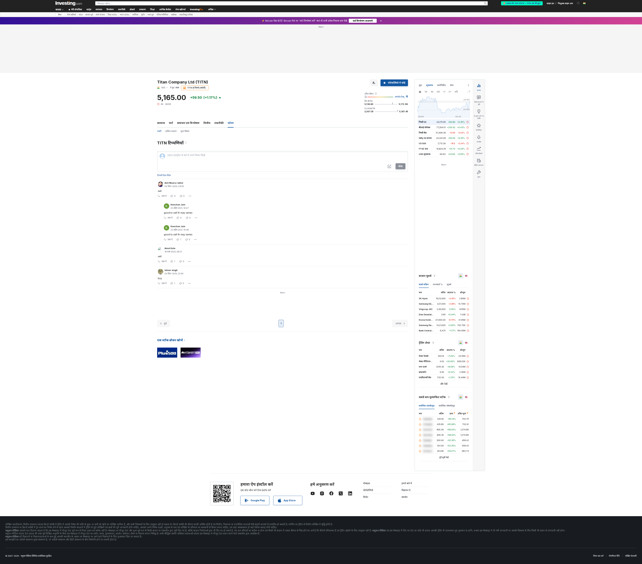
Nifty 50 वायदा (425, 138)
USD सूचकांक (425, 154)
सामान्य (161, 123)
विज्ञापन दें (406, 490)
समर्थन (404, 497)
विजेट (365, 497)
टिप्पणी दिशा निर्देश (164, 175)
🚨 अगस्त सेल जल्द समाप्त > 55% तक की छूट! (522, 3)
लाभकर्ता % (438, 284)
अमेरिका (135, 14)
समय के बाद (100, 14)
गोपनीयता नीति (614, 556)
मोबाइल (366, 483)
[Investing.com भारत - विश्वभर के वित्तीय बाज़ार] (69, 3)
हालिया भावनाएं (171, 131)
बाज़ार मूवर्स (425, 275)
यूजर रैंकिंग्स (185, 131)
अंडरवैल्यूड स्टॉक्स (186, 14)
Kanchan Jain (178, 204)
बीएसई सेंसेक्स (424, 127)
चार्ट (171, 123)
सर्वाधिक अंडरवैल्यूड (427, 405)
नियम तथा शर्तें (598, 556)
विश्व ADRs (112, 14)
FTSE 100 (423, 149)
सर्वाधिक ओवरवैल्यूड (447, 405)
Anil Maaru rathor (174, 183)
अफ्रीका (174, 14)
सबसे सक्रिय (424, 284)
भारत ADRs (124, 14)
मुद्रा (420, 85)
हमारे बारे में (407, 483)
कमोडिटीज (441, 85)
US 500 (422, 143)
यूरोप (143, 14)
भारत (81, 14)
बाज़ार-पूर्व (89, 14)
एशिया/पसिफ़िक (162, 14)
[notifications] (578, 3)
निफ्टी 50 (422, 122)
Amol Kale (170, 248)
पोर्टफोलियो (368, 490)
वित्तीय (206, 123)
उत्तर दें (164, 196)
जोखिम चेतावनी (630, 556)
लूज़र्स (449, 284)
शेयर (60, 14)
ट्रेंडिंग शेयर (424, 342)
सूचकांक (429, 85)
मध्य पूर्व (151, 14)
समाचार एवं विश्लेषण (188, 123)
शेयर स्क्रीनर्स (180, 9)
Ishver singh (171, 270)
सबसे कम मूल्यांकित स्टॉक (432, 397)
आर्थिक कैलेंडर (165, 9)
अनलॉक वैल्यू (399, 97)
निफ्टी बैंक (423, 132)
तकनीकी (219, 123)
